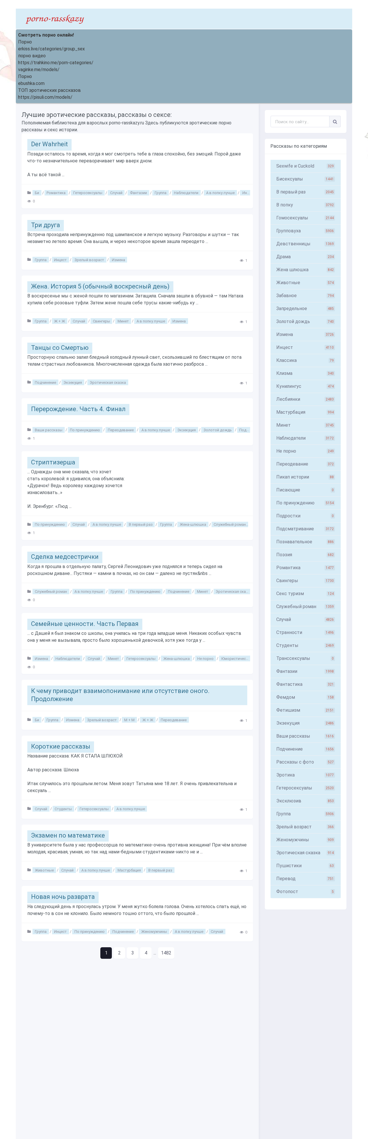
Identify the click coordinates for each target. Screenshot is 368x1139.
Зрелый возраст (89, 259)
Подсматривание (305, 528)
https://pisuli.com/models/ (45, 97)
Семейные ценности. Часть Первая (85, 623)
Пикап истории (305, 477)
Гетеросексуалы (87, 193)
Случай (116, 193)
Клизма (305, 373)
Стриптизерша (53, 462)
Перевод (305, 878)
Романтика (56, 193)
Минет (123, 321)
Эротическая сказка (108, 382)
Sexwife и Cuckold (305, 166)
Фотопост (305, 891)
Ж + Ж (59, 321)
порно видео (32, 55)
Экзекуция (73, 382)
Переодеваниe (305, 464)
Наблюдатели (186, 193)
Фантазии (138, 193)
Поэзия (305, 554)
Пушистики (305, 865)
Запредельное (305, 308)
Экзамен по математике (68, 835)
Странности (305, 632)
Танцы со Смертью (60, 347)
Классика (305, 360)
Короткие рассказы (60, 746)
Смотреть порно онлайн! (46, 35)
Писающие (305, 490)
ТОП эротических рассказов (49, 90)
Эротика (305, 775)
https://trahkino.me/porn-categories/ (55, 62)
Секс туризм (305, 593)
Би (37, 193)
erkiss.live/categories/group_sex (51, 49)
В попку (305, 205)
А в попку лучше (220, 193)
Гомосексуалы (305, 218)
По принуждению (85, 430)
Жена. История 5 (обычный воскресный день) (100, 286)
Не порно (205, 658)
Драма (305, 256)
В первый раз (141, 524)
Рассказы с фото (305, 762)
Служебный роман (230, 524)
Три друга (45, 225)
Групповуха (305, 231)
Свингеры (101, 321)
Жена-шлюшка (193, 524)
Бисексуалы (305, 179)
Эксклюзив (305, 801)
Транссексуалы (305, 658)
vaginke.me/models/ (39, 69)
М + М (129, 719)
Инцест (248, 193)
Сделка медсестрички (65, 556)
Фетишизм (305, 710)
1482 (166, 953)
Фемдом (305, 697)
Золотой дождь (218, 430)
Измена (118, 259)
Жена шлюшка (305, 269)
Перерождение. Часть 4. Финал (78, 409)
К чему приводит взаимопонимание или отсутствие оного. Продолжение (120, 695)
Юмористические (236, 658)
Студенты (63, 808)
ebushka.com (31, 83)
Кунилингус (305, 386)
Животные (44, 870)
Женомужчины (154, 931)
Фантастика (305, 684)
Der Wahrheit (49, 144)
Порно (25, 42)
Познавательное (305, 541)
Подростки (305, 516)
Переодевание (121, 430)
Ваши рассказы (48, 430)
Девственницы (305, 243)
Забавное (305, 295)
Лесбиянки (305, 399)
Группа (160, 193)
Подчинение (45, 382)
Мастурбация (129, 870)
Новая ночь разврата (63, 896)
